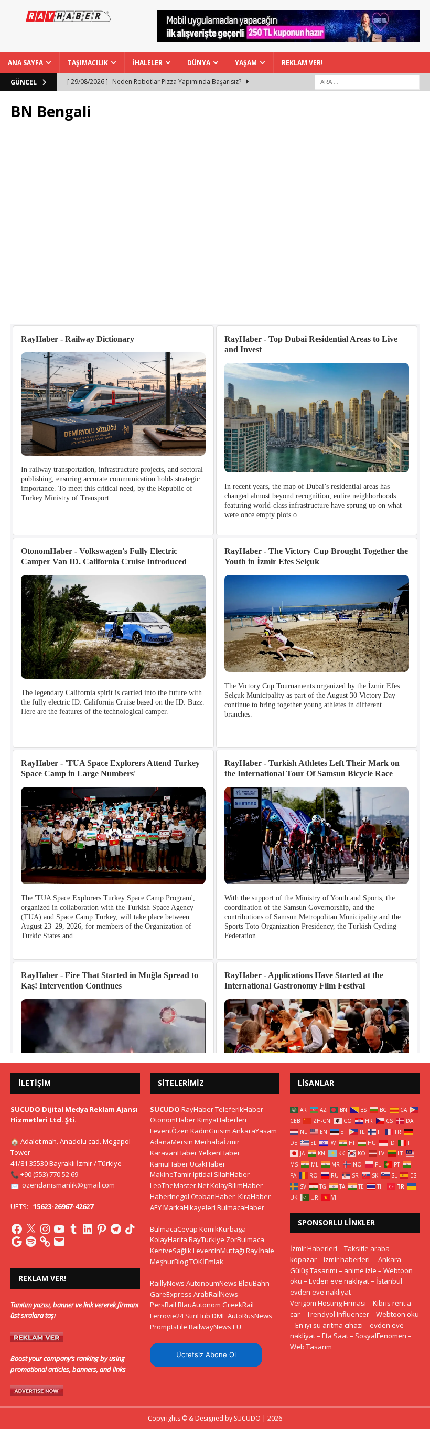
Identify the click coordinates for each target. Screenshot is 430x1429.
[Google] (16, 1241)
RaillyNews (167, 1283)
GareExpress (171, 1294)
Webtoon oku (397, 1314)
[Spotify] (31, 1241)
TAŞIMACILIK (88, 62)
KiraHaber (254, 1196)
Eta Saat (335, 1335)
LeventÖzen (169, 1131)
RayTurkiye (206, 1239)
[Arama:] (367, 81)
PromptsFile (168, 1326)
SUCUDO (165, 1109)
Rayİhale (260, 1250)
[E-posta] (59, 1241)
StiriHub (197, 1315)
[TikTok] (130, 1229)
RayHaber (197, 1109)
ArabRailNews (216, 1294)
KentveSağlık (170, 1250)
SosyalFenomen (380, 1335)
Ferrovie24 (167, 1315)
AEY (156, 1207)
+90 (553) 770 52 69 (49, 1174)
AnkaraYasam (254, 1131)
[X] (31, 1229)
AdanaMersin (171, 1142)
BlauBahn (254, 1283)
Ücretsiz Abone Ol (206, 1354)
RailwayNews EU (215, 1326)
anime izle (360, 1270)
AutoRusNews (250, 1315)
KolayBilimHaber (236, 1185)
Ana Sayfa (25, 62)
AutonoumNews (211, 1283)
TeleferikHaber (239, 1109)
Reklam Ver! (302, 62)
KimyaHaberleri (221, 1120)
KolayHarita (168, 1239)
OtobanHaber (213, 1196)
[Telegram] (116, 1229)
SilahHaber (232, 1174)
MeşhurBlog (169, 1261)
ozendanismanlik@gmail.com (68, 1185)
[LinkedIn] (87, 1229)
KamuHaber (169, 1164)
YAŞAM (246, 62)
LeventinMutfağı (218, 1250)
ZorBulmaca (245, 1239)
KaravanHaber (173, 1153)
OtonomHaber (173, 1120)
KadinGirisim (210, 1131)
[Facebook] (16, 1229)
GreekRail (238, 1304)
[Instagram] (45, 1229)
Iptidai (202, 1174)
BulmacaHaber (240, 1207)
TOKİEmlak (206, 1261)
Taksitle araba (367, 1248)
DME (219, 1315)
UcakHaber (207, 1164)
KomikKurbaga (222, 1229)
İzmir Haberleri (313, 1248)
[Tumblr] (73, 1229)
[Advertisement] (215, 228)
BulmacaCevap (174, 1229)
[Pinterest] (101, 1229)
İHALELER (148, 62)
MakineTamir (170, 1174)
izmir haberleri (347, 1259)
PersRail (163, 1304)
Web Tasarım (311, 1346)
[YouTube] (59, 1229)
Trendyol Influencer (338, 1314)
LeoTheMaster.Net (179, 1185)
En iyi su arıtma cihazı (329, 1325)
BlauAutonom (199, 1304)
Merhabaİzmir (217, 1142)
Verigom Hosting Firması (328, 1303)
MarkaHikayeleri (189, 1207)
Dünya (198, 62)
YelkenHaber (219, 1153)
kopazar (303, 1259)
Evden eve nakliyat (339, 1281)
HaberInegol (169, 1196)
